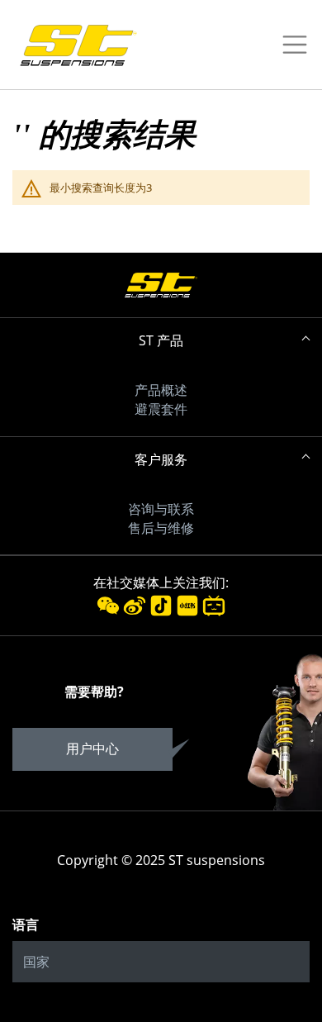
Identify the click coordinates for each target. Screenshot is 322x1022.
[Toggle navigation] (290, 44)
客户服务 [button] (161, 459)
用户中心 (92, 748)
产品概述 (161, 390)
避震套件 (161, 409)
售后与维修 (161, 528)
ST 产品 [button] (161, 340)
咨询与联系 (161, 509)
